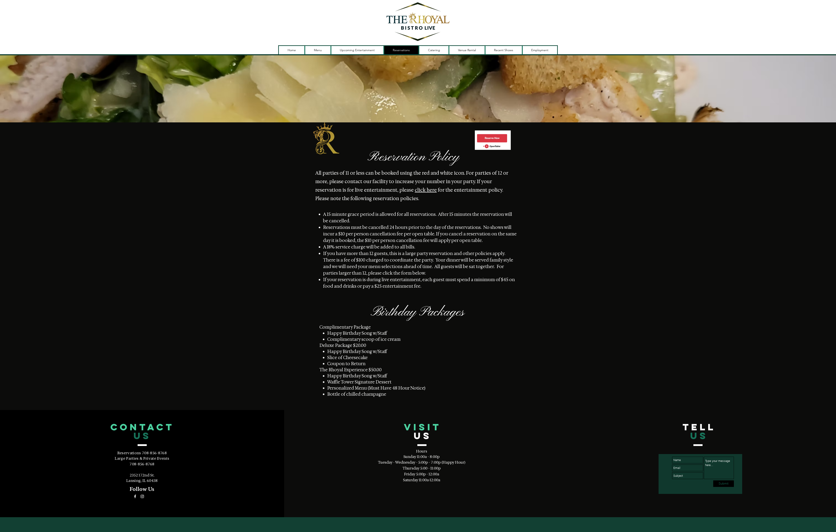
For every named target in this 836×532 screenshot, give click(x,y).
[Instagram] (142, 496)
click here (426, 190)
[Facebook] (135, 496)
